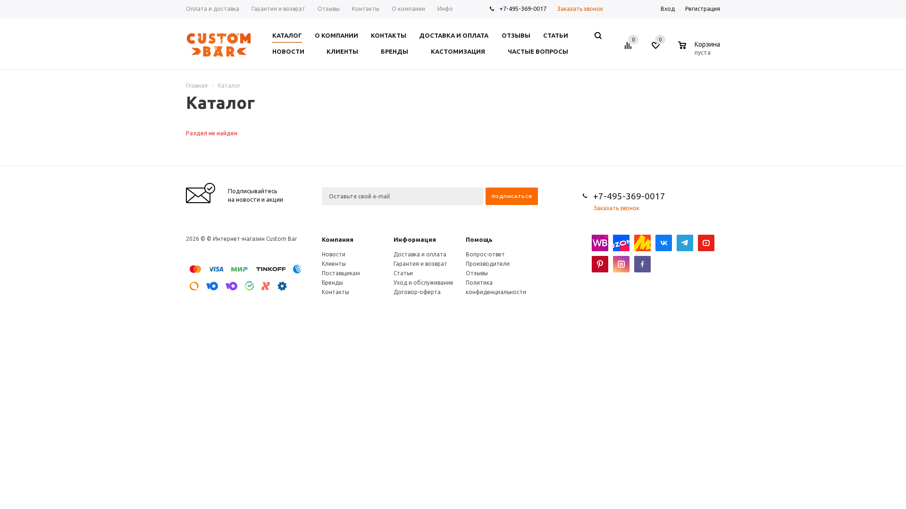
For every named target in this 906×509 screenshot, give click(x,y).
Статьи (403, 273)
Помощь (479, 239)
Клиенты (334, 264)
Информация (415, 239)
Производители (488, 264)
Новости (333, 254)
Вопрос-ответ (485, 254)
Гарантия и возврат (420, 264)
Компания (337, 239)
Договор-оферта (417, 292)
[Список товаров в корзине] (700, 50)
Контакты (335, 292)
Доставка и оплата (420, 254)
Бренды (332, 282)
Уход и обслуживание (423, 282)
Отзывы (477, 273)
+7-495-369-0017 (522, 8)
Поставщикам (341, 273)
